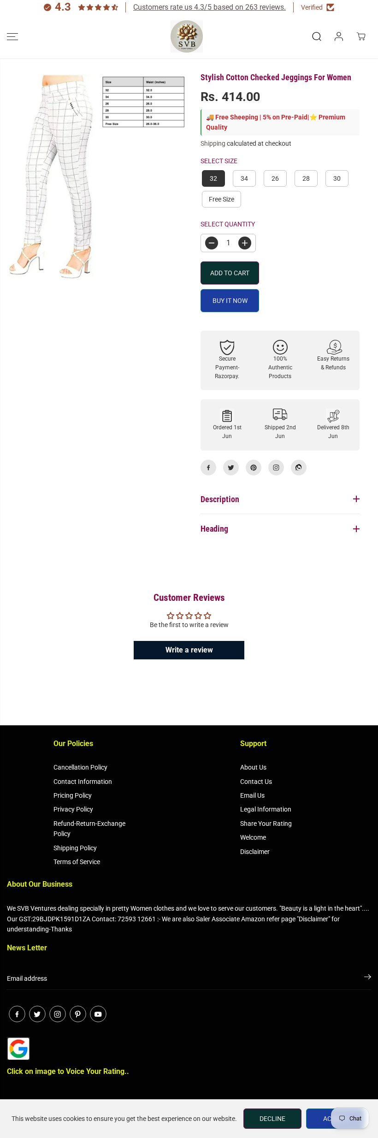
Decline (272, 1118)
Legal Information (265, 809)
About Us (253, 767)
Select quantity (228, 224)
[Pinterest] (253, 467)
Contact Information (82, 781)
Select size (219, 161)
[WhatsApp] (299, 467)
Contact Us (256, 781)
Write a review (189, 650)
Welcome (253, 837)
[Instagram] (276, 467)
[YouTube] (98, 1014)
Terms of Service (76, 861)
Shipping (213, 143)
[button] (12, 36)
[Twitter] (231, 467)
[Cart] (361, 36)
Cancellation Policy (80, 767)
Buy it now (230, 300)
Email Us (252, 795)
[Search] (317, 36)
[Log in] (339, 36)
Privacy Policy (73, 809)
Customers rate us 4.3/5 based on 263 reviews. (209, 7)
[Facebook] (208, 467)
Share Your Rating (266, 823)
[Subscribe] (367, 978)
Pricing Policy (72, 795)
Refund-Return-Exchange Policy (89, 828)
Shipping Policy (75, 848)
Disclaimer (255, 851)
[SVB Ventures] (187, 36)
